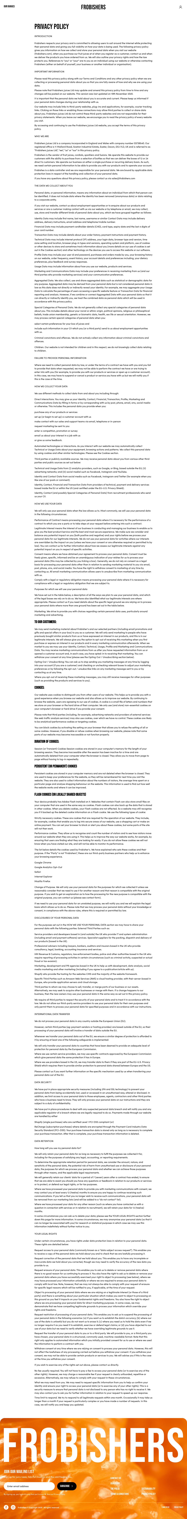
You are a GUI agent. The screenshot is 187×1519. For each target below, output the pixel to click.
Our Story (115, 1483)
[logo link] (93, 7)
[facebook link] (6, 1507)
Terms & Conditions (119, 1494)
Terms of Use (165, 1507)
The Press (115, 1488)
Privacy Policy (148, 1494)
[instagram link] (13, 1507)
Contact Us (115, 1478)
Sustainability (148, 1488)
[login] (180, 7)
